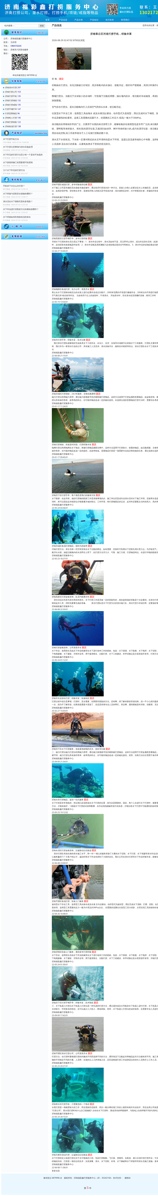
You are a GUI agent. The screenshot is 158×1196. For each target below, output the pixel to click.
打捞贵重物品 (11, 113)
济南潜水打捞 (11, 87)
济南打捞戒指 (11, 104)
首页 (47, 19)
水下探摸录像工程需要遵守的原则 (18, 162)
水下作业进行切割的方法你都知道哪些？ (21, 209)
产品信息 (63, 19)
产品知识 (94, 19)
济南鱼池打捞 (11, 126)
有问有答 (110, 19)
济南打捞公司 (11, 91)
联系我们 (125, 19)
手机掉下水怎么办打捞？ (14, 185)
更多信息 (56, 1170)
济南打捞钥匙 (11, 122)
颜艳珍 (128, 1178)
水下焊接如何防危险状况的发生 (17, 217)
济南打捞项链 (11, 100)
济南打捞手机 (11, 96)
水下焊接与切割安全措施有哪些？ (18, 193)
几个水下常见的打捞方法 (14, 170)
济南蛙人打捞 (11, 117)
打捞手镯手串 (11, 109)
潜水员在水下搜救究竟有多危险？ (18, 201)
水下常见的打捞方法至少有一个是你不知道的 (23, 154)
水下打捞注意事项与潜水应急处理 (18, 146)
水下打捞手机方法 (11, 139)
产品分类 (78, 19)
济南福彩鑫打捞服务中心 (63, 197)
